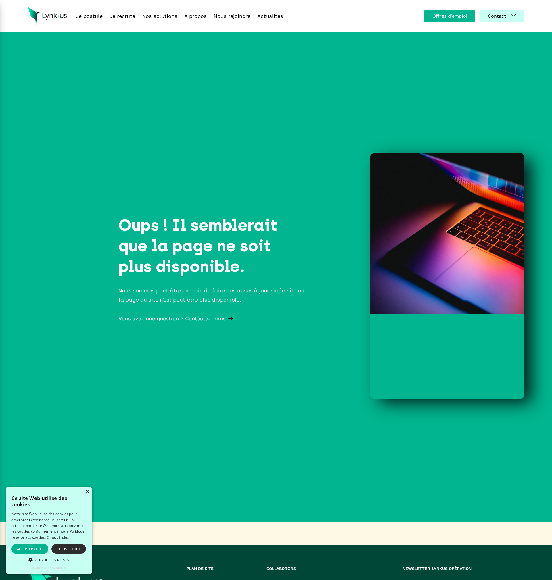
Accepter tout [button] (30, 549)
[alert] (49, 530)
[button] (49, 560)
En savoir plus (58, 537)
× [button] (87, 492)
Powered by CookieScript (48, 568)
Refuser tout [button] (68, 549)
